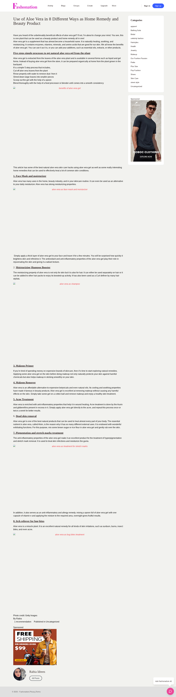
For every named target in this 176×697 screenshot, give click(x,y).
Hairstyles (134, 42)
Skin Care (134, 78)
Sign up (158, 6)
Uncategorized (52, 622)
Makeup (134, 54)
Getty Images (31, 615)
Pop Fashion (136, 70)
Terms (38, 692)
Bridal (133, 34)
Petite (133, 62)
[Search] (137, 5)
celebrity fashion (137, 38)
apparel (134, 26)
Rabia (19, 618)
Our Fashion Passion (139, 58)
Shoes (133, 74)
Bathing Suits (136, 30)
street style (135, 82)
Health (133, 46)
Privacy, (33, 692)
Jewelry (134, 50)
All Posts (35, 678)
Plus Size (134, 66)
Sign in (147, 6)
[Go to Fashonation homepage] (25, 6)
